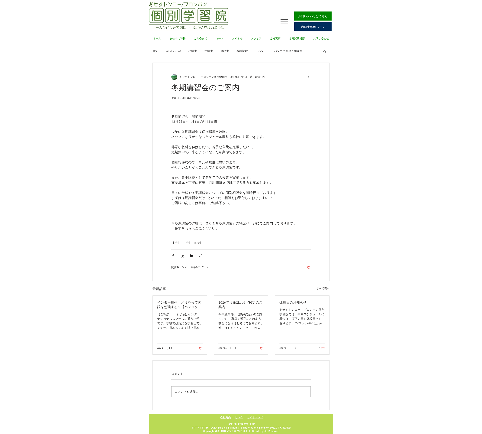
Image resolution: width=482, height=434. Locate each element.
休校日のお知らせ (293, 303)
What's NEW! (173, 51)
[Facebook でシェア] (173, 256)
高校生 (224, 51)
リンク (239, 417)
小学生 (192, 51)
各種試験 (242, 51)
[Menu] (284, 22)
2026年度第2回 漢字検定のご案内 (240, 305)
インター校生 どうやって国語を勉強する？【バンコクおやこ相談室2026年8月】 (179, 305)
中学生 (208, 51)
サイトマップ (255, 417)
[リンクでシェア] (201, 256)
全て (155, 51)
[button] (324, 51)
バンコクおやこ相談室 (288, 51)
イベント (261, 51)
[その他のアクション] (308, 77)
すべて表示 (322, 288)
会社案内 (225, 417)
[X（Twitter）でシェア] (182, 256)
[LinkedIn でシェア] (191, 256)
